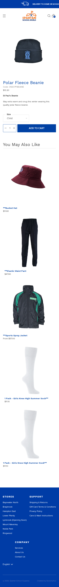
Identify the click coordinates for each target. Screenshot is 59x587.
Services (19, 548)
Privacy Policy (35, 511)
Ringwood (7, 533)
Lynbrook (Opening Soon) (14, 520)
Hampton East (9, 511)
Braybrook (7, 507)
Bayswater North (10, 502)
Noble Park (8, 529)
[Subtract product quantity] (5, 128)
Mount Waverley (10, 524)
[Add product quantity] (14, 128)
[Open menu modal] (4, 16)
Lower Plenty (9, 515)
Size (9, 114)
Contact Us (20, 556)
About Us (19, 552)
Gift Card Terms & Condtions (42, 507)
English (6, 564)
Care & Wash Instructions (41, 515)
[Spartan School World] (29, 16)
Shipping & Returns (38, 502)
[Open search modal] (49, 16)
